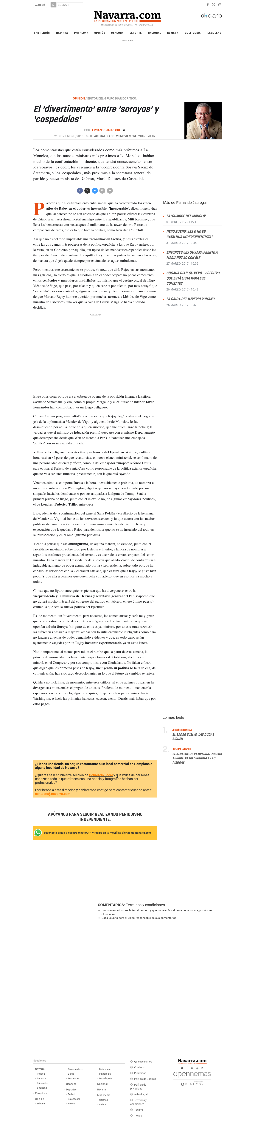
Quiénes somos (143, 1061)
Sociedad (42, 1087)
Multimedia (192, 32)
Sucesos (41, 1078)
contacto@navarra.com (52, 794)
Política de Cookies (145, 1079)
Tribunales (42, 1083)
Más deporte (105, 1078)
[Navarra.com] (127, 15)
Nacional (154, 32)
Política (41, 1073)
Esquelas (214, 32)
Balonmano (105, 1069)
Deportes (71, 1089)
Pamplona (81, 32)
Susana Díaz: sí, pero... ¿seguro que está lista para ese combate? (192, 278)
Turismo (139, 1109)
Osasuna (117, 32)
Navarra (62, 32)
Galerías (103, 1099)
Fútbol (71, 1094)
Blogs (71, 1073)
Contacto (139, 1067)
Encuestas (73, 1078)
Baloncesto (74, 1099)
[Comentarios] (110, 190)
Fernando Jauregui (106, 130)
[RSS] (202, 1068)
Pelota (71, 1103)
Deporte (136, 32)
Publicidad (140, 1073)
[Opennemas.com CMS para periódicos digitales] (192, 1077)
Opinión (99, 32)
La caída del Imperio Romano (190, 299)
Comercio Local (101, 775)
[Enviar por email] (102, 190)
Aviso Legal (140, 1094)
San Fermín (42, 32)
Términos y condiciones (145, 905)
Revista (172, 32)
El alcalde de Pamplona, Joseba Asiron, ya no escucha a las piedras (197, 758)
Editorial (41, 1103)
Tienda (138, 1115)
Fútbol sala (105, 1073)
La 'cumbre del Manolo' (186, 216)
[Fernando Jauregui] (201, 120)
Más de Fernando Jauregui (184, 202)
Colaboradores (75, 1069)
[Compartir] (80, 190)
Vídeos (102, 1104)
